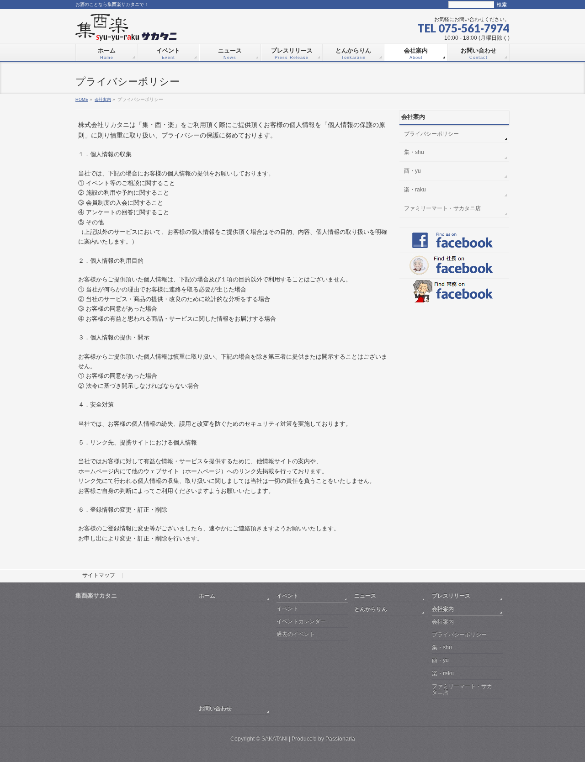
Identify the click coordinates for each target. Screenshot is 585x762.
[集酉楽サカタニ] (126, 31)
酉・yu (412, 171)
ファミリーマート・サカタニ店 (442, 208)
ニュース (365, 595)
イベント (287, 595)
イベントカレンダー (301, 621)
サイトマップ (98, 575)
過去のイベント (296, 634)
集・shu (414, 152)
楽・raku (415, 189)
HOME (81, 99)
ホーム (207, 595)
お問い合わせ (215, 708)
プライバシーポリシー (431, 134)
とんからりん (370, 609)
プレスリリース (451, 595)
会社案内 (103, 99)
